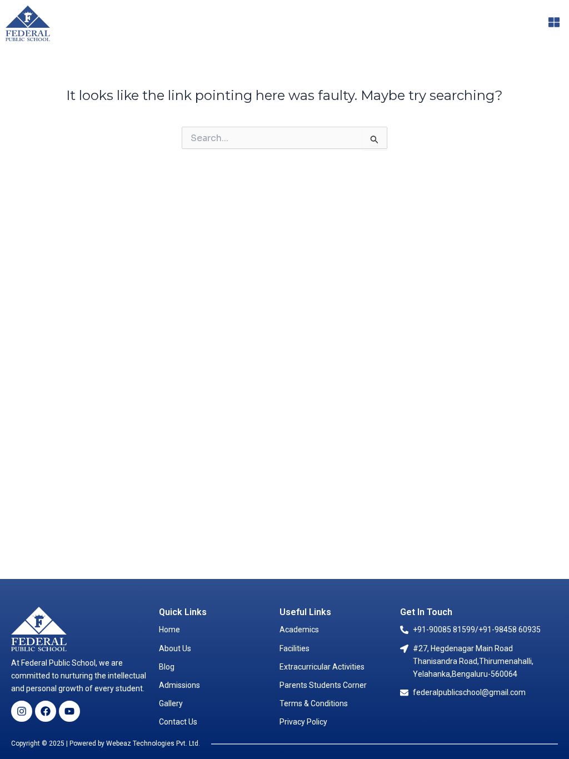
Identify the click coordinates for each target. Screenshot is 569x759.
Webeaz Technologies (140, 743)
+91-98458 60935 (509, 629)
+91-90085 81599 (444, 629)
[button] (554, 23)
